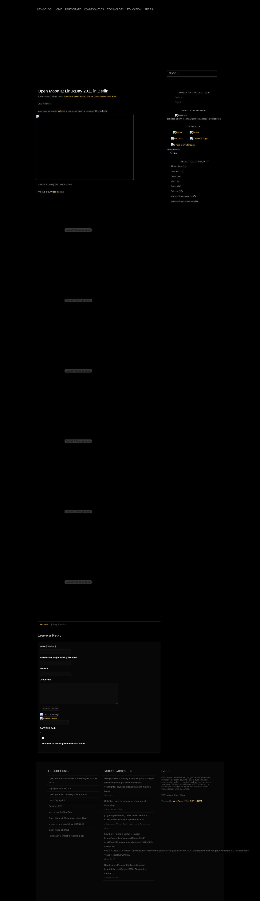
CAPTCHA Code (48, 728)
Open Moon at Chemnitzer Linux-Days (68, 818)
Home (58, 9)
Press (148, 9)
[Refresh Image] (48, 718)
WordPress (178, 801)
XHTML (199, 801)
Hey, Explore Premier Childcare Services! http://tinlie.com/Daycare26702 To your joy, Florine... (125, 871)
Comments (45, 680)
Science (89, 96)
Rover (82, 96)
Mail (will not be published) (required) (58, 657)
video (53, 192)
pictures (62, 111)
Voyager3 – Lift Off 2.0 (60, 788)
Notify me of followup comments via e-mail (63, 743)
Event (76, 96)
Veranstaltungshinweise (182, 196)
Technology (115, 9)
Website (44, 668)
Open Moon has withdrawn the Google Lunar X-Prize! (73, 780)
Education (134, 9)
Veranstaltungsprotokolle (105, 96)
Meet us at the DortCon (60, 812)
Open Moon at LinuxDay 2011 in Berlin (73, 91)
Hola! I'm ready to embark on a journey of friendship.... (125, 805)
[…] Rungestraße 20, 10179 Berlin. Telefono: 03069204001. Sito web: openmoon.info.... (127, 821)
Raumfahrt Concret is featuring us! (66, 836)
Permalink (44, 624)
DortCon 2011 (55, 806)
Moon (173, 181)
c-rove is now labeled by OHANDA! (66, 824)
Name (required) (48, 646)
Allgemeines (176, 166)
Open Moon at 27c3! (59, 830)
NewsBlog (44, 9)
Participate (73, 9)
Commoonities (94, 9)
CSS (192, 801)
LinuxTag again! (57, 800)
